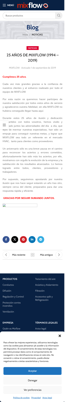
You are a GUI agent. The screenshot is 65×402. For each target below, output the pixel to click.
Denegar (32, 380)
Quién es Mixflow (11, 328)
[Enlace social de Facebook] (6, 239)
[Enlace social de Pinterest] (23, 239)
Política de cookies (21, 397)
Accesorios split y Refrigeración (44, 298)
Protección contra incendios (12, 304)
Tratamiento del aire (45, 279)
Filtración (40, 290)
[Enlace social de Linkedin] (32, 239)
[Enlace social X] (14, 239)
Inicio (25, 34)
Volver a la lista (32, 254)
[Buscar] (58, 15)
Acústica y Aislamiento (46, 284)
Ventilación (8, 311)
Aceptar (32, 370)
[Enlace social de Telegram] (40, 239)
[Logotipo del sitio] (32, 4)
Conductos (8, 284)
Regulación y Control (13, 296)
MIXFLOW (14, 67)
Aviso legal (47, 397)
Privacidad (36, 397)
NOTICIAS (37, 34)
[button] (60, 336)
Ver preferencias (32, 389)
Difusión (7, 290)
